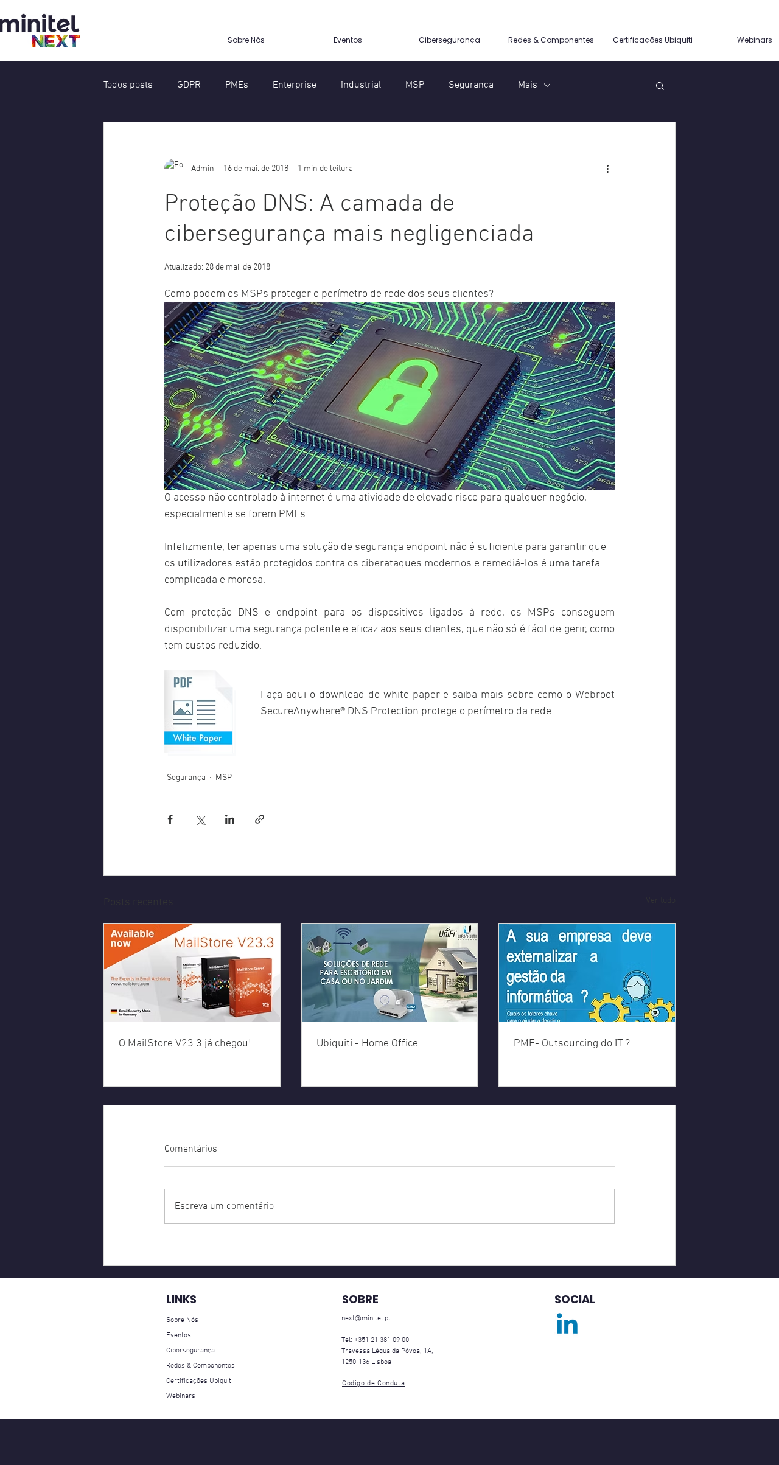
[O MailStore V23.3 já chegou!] (192, 973)
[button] (660, 85)
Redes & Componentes (200, 1366)
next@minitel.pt (366, 1318)
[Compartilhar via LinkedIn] (230, 819)
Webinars (180, 1396)
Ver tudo (661, 901)
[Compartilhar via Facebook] (170, 819)
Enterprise (294, 85)
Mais (527, 85)
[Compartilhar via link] (259, 819)
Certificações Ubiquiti (199, 1381)
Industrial (361, 85)
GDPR (189, 85)
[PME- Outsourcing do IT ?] (587, 973)
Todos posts (128, 85)
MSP (414, 85)
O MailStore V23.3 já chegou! (185, 1043)
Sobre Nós (182, 1320)
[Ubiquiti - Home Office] (390, 973)
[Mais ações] (607, 168)
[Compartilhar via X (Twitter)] (200, 819)
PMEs (236, 85)
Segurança (471, 85)
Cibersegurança (190, 1350)
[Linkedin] (567, 1325)
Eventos (178, 1335)
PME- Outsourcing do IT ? (572, 1043)
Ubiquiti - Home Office (367, 1043)
